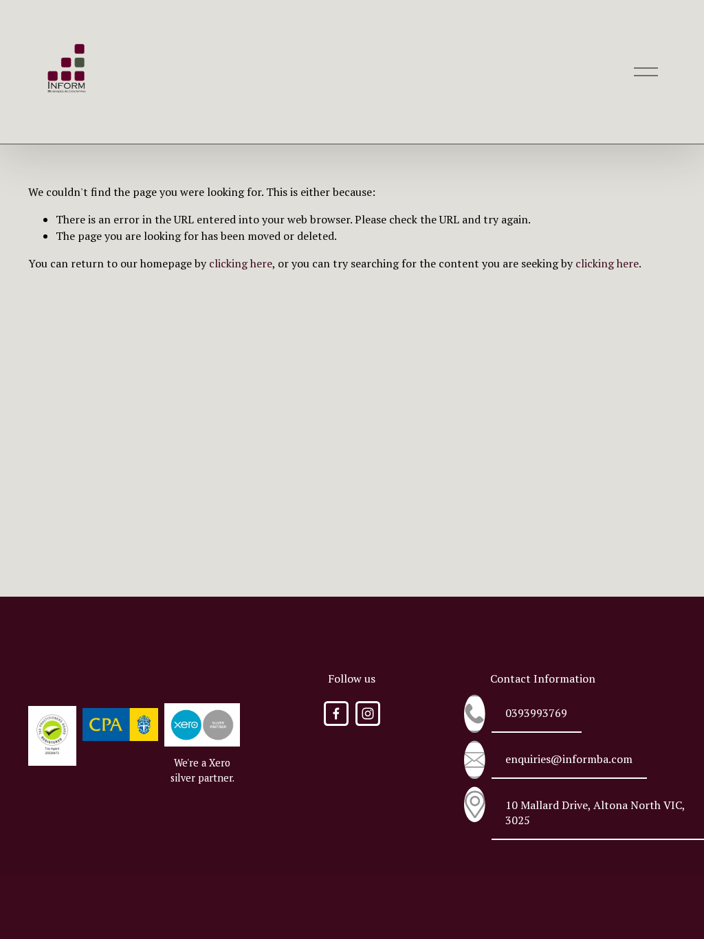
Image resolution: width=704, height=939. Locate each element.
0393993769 (536, 712)
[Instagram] (367, 713)
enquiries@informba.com (568, 758)
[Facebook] (336, 713)
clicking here (240, 263)
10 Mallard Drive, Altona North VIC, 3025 (595, 812)
